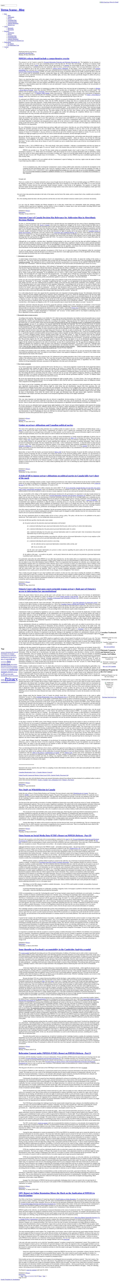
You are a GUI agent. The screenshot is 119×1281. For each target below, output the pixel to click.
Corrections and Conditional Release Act (65, 232)
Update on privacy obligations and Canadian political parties (46, 425)
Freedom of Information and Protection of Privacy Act (62, 598)
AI (13, 652)
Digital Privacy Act (75, 848)
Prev (26, 1276)
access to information (6, 652)
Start (22, 1276)
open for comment (32, 1270)
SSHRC (27, 795)
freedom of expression (6, 667)
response (66, 65)
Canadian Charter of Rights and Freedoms (73, 604)
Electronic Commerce (12, 666)
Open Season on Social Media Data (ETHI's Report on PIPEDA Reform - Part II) (55, 835)
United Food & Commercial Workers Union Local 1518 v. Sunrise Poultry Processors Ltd (43, 775)
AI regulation (11, 653)
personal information (13, 675)
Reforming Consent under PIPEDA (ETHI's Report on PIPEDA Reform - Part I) (55, 1053)
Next (40, 1276)
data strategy (4, 666)
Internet (10, 672)
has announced (42, 999)
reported (85, 446)
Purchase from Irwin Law (109, 697)
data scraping (14, 664)
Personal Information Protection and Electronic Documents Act (67, 495)
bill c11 (15, 657)
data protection (6, 662)
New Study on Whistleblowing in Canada (37, 789)
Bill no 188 (58, 452)
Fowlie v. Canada (43, 780)
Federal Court (68, 752)
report (36, 65)
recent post (66, 1239)
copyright (9, 659)
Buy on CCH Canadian (109, 666)
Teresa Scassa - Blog (12, 9)
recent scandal (25, 953)
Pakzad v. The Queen (68, 780)
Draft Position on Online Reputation (66, 1199)
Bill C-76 (73, 438)
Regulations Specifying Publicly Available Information (54, 862)
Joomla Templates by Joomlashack (10, 1279)
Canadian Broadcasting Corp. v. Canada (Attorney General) (35, 772)
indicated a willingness (25, 446)
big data (11, 657)
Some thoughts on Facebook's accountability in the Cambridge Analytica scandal (55, 949)
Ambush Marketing (5, 655)
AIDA (15, 652)
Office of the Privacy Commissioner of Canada (45, 752)
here (29, 439)
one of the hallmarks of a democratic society (85, 602)
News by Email (114, 2)
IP (4, 674)
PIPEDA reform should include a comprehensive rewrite (44, 58)
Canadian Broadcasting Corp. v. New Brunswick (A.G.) (51, 697)
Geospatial (14, 667)
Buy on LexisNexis (109, 647)
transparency (12, 682)
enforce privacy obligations (60, 68)
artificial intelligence (8, 656)
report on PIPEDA (92, 500)
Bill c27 (3, 659)
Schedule (80, 629)
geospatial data (5, 669)
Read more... (22, 212)
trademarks (5, 682)
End (44, 1276)
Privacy (11, 679)
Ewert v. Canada (44, 225)
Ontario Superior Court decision (69, 596)
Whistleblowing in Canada (80, 793)
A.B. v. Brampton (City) (54, 780)
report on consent (42, 1123)
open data (8, 674)
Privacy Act (74, 307)
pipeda (3, 680)
